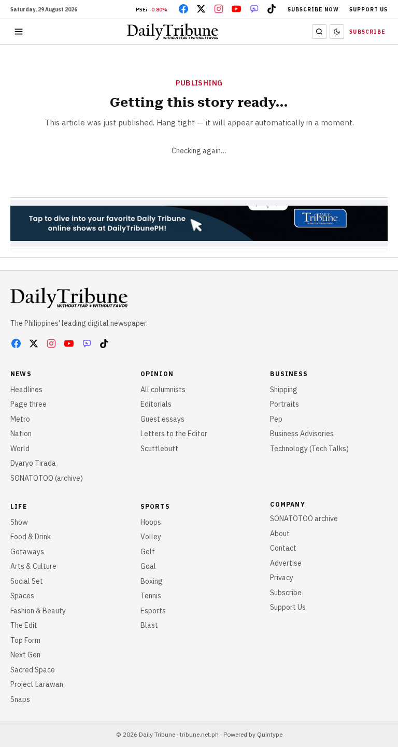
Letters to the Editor (173, 433)
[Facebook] (183, 9)
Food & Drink (30, 536)
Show (19, 522)
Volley (150, 536)
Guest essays (162, 419)
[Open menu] (18, 31)
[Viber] (254, 9)
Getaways (27, 551)
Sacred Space (32, 669)
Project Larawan (36, 684)
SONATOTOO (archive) (46, 478)
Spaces (22, 595)
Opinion (157, 374)
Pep (276, 419)
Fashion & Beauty (38, 610)
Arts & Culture (33, 566)
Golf (147, 551)
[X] (201, 9)
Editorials (156, 404)
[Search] (319, 31)
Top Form (25, 640)
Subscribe (367, 31)
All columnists (163, 389)
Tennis (150, 595)
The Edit (23, 625)
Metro (20, 419)
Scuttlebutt (159, 448)
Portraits (284, 404)
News (21, 374)
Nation (21, 433)
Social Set (26, 581)
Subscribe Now (313, 9)
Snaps (20, 699)
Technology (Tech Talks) (309, 448)
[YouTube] (236, 9)
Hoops (150, 522)
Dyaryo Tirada (33, 463)
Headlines (26, 389)
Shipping (283, 389)
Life (18, 506)
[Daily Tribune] (68, 298)
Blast (149, 625)
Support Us (368, 9)
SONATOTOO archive (304, 518)
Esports (153, 610)
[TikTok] (271, 9)
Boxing (151, 581)
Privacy (281, 577)
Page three (28, 404)
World (20, 448)
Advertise (286, 563)
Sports (155, 506)
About (280, 533)
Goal (148, 566)
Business (289, 374)
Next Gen (25, 654)
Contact (283, 548)
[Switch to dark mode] (337, 31)
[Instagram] (218, 9)
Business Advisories (302, 433)
